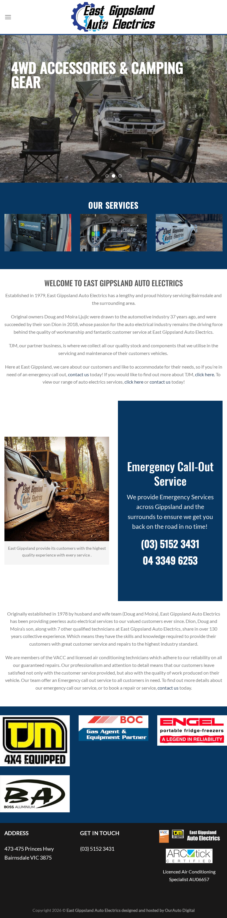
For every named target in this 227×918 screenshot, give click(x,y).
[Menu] (8, 17)
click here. (205, 374)
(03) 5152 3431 (170, 543)
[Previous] (12, 109)
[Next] (215, 109)
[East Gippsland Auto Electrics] (113, 17)
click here (133, 381)
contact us (78, 374)
